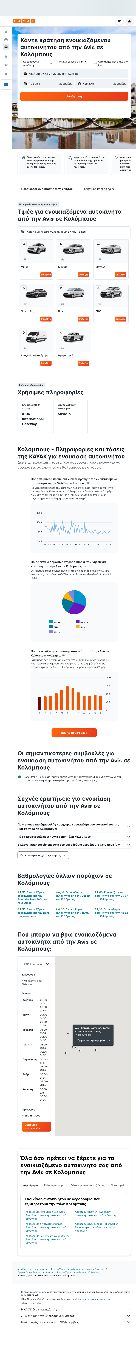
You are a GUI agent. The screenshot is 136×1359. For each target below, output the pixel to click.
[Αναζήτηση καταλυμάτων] (6, 39)
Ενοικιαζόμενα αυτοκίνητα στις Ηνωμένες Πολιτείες (78, 1269)
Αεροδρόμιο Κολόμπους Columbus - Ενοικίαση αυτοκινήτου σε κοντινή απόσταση (46, 1215)
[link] (74, 732)
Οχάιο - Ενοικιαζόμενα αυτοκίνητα (35, 1272)
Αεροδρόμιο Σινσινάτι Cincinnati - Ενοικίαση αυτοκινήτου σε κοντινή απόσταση (46, 1227)
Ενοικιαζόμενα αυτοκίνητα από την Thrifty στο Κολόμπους (72, 913)
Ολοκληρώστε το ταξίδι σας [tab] (88, 1185)
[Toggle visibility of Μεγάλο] (82, 622)
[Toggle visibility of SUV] (53, 627)
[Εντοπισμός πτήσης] (6, 64)
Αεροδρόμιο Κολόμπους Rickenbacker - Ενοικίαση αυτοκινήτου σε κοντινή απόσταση (97, 1227)
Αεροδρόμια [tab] (30, 1185)
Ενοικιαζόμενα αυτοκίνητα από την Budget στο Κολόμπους (73, 896)
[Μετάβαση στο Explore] (6, 56)
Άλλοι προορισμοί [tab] (54, 1185)
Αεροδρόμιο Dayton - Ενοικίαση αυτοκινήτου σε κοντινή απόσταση (95, 1213)
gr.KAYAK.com (24, 1269)
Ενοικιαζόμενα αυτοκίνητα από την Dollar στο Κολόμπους (111, 896)
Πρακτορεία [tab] (118, 1185)
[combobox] (37, 63)
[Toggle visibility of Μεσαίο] (55, 622)
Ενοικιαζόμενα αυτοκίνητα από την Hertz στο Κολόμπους (33, 913)
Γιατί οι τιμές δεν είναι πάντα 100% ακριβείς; (50, 1322)
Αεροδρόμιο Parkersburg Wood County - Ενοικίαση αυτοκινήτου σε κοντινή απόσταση (48, 1239)
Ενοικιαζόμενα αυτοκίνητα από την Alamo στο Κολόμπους (111, 913)
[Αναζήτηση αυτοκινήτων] (6, 46)
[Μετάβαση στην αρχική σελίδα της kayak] (24, 21)
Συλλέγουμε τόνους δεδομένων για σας (48, 1316)
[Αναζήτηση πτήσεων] (6, 31)
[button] (6, 21)
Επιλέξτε (46, 274)
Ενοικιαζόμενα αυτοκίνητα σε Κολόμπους (78, 1272)
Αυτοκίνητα (41, 1269)
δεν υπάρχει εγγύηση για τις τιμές (95, 1299)
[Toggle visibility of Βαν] (80, 627)
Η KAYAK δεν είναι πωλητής (39, 1309)
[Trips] (6, 74)
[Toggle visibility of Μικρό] (54, 632)
